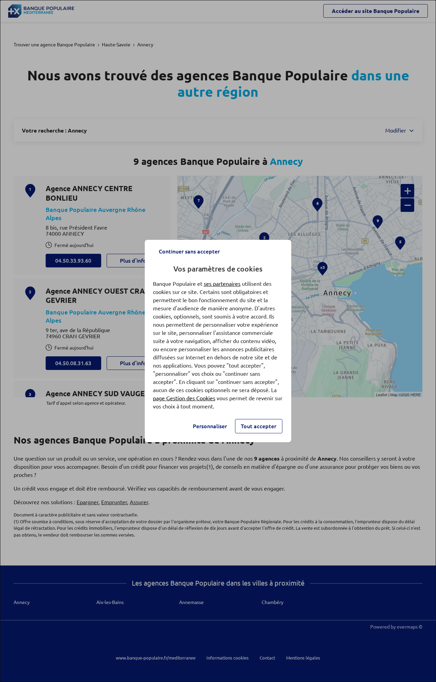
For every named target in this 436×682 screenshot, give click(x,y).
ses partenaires (222, 284)
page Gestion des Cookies (184, 398)
